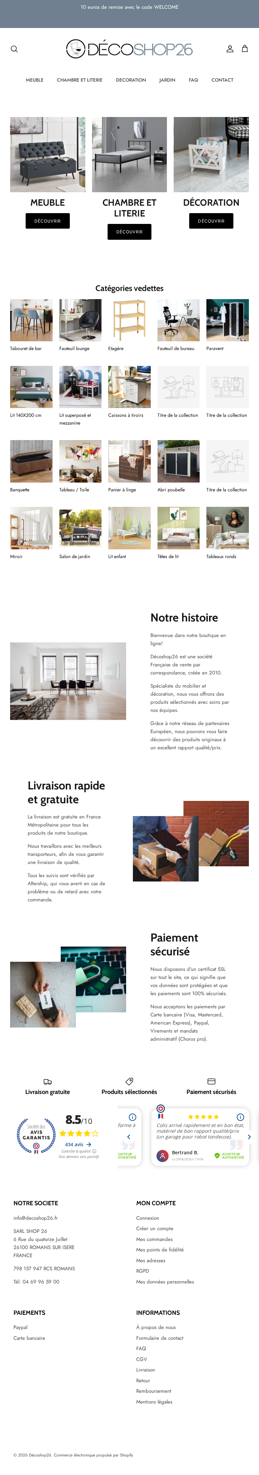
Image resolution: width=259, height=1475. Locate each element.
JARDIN (167, 80)
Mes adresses (150, 1260)
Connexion (147, 1218)
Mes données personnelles (165, 1281)
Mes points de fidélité (160, 1249)
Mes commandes (154, 1239)
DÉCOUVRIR (129, 232)
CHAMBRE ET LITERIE (80, 80)
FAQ (193, 80)
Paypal (20, 1327)
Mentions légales (154, 1402)
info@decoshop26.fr (35, 1218)
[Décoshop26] (129, 49)
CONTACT (222, 80)
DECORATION (131, 80)
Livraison (145, 1369)
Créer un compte (154, 1228)
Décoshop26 (40, 1455)
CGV (141, 1359)
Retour (143, 1380)
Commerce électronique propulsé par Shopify (93, 1455)
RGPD (142, 1271)
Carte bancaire (29, 1338)
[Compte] (228, 49)
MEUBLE (35, 80)
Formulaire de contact (159, 1338)
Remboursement (153, 1391)
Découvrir (47, 221)
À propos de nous (156, 1327)
